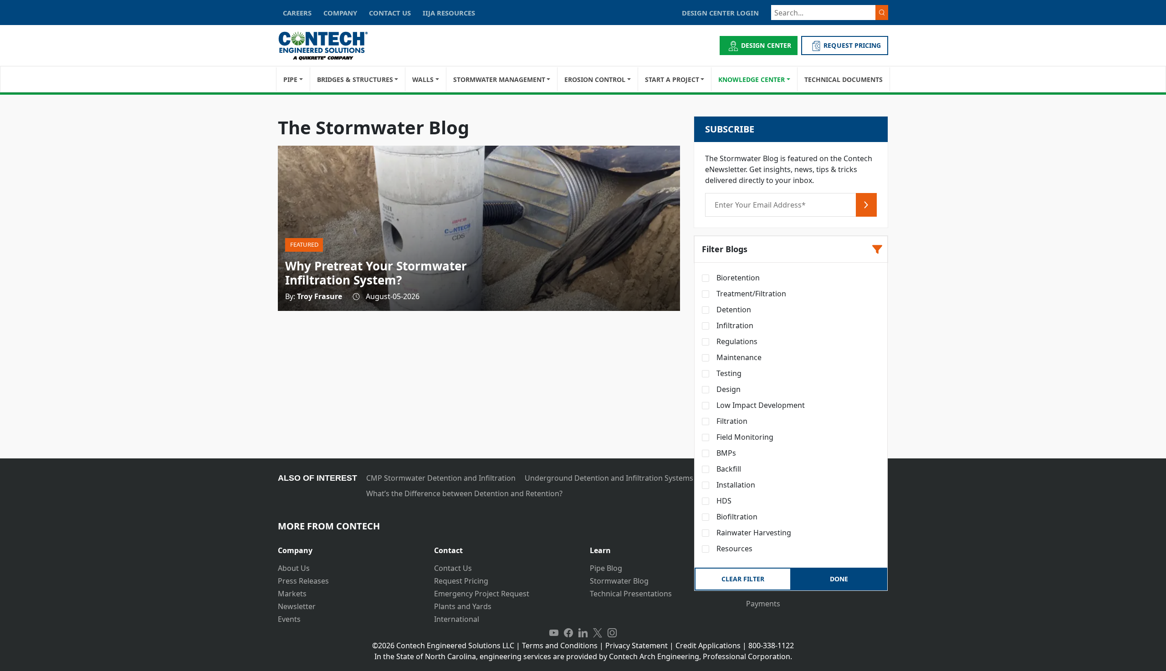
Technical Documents (843, 79)
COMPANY (340, 12)
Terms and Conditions (560, 645)
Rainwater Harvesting (753, 533)
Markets (292, 594)
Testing (728, 373)
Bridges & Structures (355, 79)
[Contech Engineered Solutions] (329, 45)
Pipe (290, 79)
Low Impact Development (760, 405)
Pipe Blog (606, 568)
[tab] (349, 547)
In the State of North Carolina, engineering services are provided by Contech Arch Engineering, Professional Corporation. (583, 656)
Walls (423, 79)
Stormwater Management (499, 79)
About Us (294, 568)
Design (728, 389)
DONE (839, 578)
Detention (733, 310)
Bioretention (737, 278)
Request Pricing (461, 581)
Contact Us (453, 568)
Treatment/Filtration (750, 294)
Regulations (736, 341)
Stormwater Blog (619, 581)
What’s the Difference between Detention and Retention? (464, 493)
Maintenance (738, 357)
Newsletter (297, 606)
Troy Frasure (319, 296)
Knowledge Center (751, 79)
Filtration (731, 421)
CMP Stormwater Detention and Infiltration (441, 478)
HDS (723, 501)
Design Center (766, 45)
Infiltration (734, 325)
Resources (733, 549)
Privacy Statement (636, 645)
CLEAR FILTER (742, 578)
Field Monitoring (744, 437)
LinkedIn (583, 633)
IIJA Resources (449, 12)
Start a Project (672, 79)
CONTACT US (390, 12)
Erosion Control (594, 79)
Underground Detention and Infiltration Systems (609, 478)
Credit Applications (708, 645)
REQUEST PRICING (852, 45)
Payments (763, 604)
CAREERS (297, 12)
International (456, 619)
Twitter (598, 633)
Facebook (568, 633)
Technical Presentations (631, 594)
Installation (735, 485)
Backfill (728, 469)
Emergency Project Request (481, 594)
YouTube (554, 633)
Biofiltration (736, 517)
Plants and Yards (462, 606)
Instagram (612, 633)
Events (289, 619)
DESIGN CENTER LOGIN (720, 12)
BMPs (725, 453)
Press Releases (303, 581)
